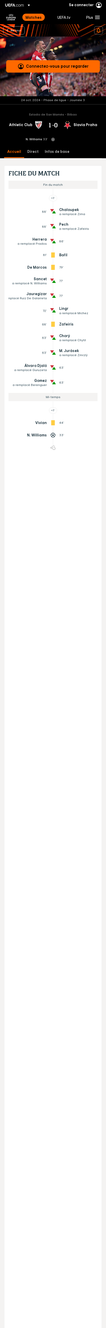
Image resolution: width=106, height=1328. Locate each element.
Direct (33, 152)
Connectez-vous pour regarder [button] (57, 66)
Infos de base (57, 152)
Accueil (14, 152)
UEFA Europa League (11, 17)
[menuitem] (37, 17)
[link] (33, 17)
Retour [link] (16, 30)
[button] (92, 17)
